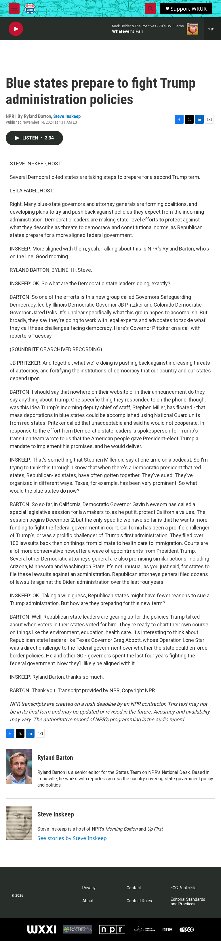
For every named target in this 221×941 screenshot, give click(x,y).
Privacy (89, 888)
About (88, 901)
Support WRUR (189, 9)
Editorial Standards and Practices (188, 901)
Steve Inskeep (67, 116)
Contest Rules (139, 901)
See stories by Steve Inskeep (72, 838)
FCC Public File (184, 888)
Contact (134, 888)
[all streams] (212, 28)
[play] (15, 29)
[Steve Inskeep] (19, 823)
